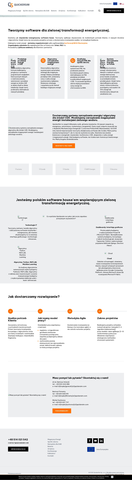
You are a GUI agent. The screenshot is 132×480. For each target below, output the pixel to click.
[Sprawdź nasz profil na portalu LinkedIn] (101, 440)
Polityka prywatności (14, 473)
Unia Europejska (105, 4)
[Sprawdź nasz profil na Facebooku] (89, 440)
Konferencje (71, 11)
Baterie (54, 11)
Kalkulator (82, 11)
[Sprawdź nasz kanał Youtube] (95, 440)
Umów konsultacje (18, 449)
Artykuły (62, 11)
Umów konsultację (114, 10)
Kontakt (91, 11)
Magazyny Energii (14, 11)
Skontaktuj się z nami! (63, 146)
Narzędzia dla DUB (42, 11)
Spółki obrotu (28, 11)
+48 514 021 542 (18, 439)
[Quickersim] (18, 4)
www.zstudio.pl (119, 474)
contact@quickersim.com (18, 443)
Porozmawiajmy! (61, 411)
